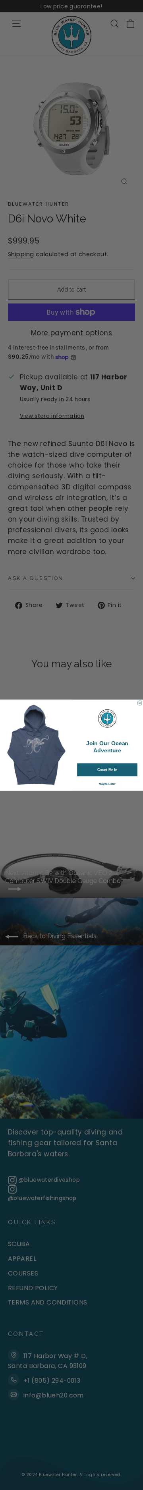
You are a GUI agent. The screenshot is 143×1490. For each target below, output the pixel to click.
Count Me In (107, 769)
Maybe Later (107, 783)
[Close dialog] (139, 703)
